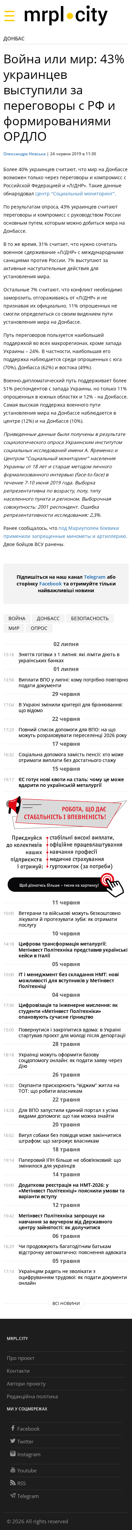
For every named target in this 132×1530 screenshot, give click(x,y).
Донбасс (48, 618)
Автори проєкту (26, 1383)
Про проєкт (21, 1357)
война (16, 618)
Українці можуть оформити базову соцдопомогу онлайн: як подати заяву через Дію (70, 1060)
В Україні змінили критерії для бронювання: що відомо (71, 707)
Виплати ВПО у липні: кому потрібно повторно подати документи (73, 682)
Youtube (27, 1470)
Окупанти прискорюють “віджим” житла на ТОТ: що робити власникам (69, 1088)
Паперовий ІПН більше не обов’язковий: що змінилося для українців (70, 1163)
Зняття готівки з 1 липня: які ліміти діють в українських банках (69, 657)
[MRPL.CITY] (66, 15)
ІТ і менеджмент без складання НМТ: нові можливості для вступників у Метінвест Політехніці (69, 980)
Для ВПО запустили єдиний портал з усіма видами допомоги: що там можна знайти (68, 1113)
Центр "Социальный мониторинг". (75, 193)
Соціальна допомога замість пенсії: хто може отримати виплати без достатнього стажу (71, 757)
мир (13, 628)
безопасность (90, 618)
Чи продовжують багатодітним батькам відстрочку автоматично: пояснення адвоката (72, 1249)
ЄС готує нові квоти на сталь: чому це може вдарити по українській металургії (71, 782)
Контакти (18, 1370)
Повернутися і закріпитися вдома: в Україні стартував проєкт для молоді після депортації (72, 1032)
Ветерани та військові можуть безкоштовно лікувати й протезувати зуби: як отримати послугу (69, 918)
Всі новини (66, 1303)
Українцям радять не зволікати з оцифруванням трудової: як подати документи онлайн (73, 1276)
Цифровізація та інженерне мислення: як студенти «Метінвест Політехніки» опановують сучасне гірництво (68, 1010)
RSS (21, 1483)
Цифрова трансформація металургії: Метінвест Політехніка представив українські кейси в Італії (73, 949)
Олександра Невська (24, 154)
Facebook (50, 583)
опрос (39, 628)
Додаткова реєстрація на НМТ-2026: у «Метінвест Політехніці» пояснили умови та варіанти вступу (72, 1190)
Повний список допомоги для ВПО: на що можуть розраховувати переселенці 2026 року (73, 732)
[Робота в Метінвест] (66, 846)
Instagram (29, 1454)
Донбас (14, 38)
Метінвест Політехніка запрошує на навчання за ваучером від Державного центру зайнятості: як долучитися (65, 1221)
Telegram (95, 577)
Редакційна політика (32, 1396)
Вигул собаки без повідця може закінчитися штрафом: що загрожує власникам (70, 1138)
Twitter (25, 1441)
